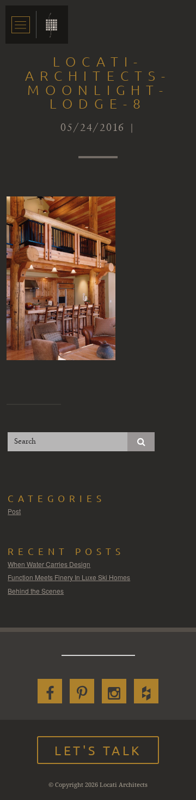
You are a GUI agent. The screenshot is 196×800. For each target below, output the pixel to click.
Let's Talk (98, 750)
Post (14, 511)
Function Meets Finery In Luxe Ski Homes (69, 577)
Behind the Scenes (36, 590)
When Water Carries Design (49, 564)
